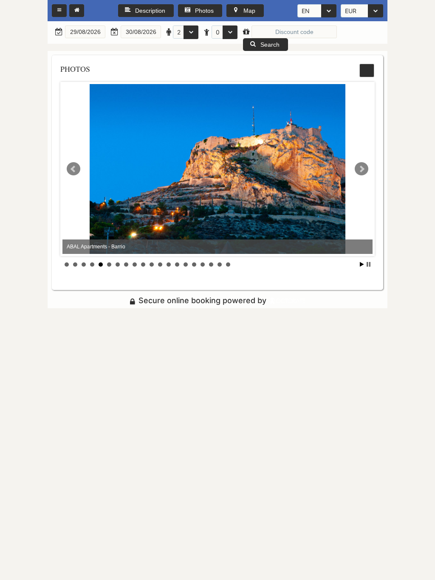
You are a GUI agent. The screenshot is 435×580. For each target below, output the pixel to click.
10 (143, 264)
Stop (368, 264)
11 (152, 264)
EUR (350, 10)
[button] (59, 10)
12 (160, 264)
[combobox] (316, 10)
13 (169, 264)
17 (203, 264)
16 (194, 264)
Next (361, 169)
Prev (73, 169)
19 (220, 264)
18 (211, 264)
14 (177, 264)
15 (186, 264)
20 (228, 264)
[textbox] (85, 31)
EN (306, 10)
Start (362, 264)
